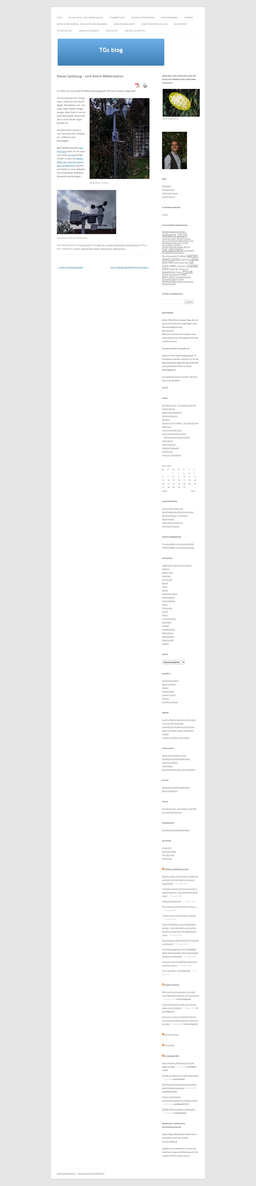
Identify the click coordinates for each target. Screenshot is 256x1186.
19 (195, 480)
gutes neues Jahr (181, 262)
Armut (180, 238)
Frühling (182, 255)
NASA (165, 268)
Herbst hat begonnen (171, 901)
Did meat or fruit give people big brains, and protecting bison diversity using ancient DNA (180, 1020)
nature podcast (64, 30)
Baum (175, 240)
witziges (165, 643)
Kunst (165, 265)
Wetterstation (132, 245)
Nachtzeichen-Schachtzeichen (177, 437)
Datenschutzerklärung (142, 17)
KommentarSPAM (186, 544)
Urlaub (181, 279)
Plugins (165, 688)
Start (59, 17)
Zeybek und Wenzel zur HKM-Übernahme (180, 1075)
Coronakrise (167, 245)
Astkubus (187, 239)
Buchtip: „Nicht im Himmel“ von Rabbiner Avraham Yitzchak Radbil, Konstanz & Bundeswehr (180, 880)
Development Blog (170, 680)
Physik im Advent (171, 274)
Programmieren (169, 618)
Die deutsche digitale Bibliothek (176, 759)
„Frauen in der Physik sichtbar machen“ (179, 915)
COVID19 (177, 245)
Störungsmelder (169, 851)
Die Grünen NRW (172, 1056)
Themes (165, 698)
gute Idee (168, 262)
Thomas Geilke (168, 544)
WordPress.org (168, 196)
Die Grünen (170, 1045)
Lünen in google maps (124, 24)
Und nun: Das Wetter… (135, 30)
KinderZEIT (167, 848)
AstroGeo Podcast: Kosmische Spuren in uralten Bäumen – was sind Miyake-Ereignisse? (180, 892)
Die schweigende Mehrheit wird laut (130, 267)
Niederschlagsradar (89, 30)
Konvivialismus (168, 601)
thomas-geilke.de (169, 1141)
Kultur (165, 604)
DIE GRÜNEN (172, 249)
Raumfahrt (167, 622)
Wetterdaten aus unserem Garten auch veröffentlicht (70, 162)
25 (190, 483)
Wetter (97, 248)
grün (195, 259)
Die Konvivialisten (170, 762)
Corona (185, 242)
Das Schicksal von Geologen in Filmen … (179, 906)
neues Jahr (174, 269)
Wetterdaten (119, 245)
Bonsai (165, 583)
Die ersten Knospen (170, 526)
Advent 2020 (174, 235)
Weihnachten (169, 281)
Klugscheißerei (168, 597)
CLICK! (165, 214)
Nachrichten (180, 24)
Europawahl (189, 250)
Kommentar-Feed (170, 193)
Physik (188, 271)
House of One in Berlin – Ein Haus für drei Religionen (82, 24)
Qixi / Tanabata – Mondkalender (176, 970)
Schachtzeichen (183, 277)
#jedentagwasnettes (174, 231)
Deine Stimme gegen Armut (176, 246)
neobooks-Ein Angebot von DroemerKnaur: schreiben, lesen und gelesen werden (178, 730)
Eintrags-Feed (168, 189)
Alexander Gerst (169, 238)
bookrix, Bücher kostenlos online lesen (179, 720)
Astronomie (167, 240)
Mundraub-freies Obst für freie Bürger (178, 769)
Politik (183, 274)
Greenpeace (185, 259)
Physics (178, 272)
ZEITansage (167, 858)
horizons (188, 17)
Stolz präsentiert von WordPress (91, 1173)
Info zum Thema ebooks (172, 723)
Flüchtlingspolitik (169, 256)
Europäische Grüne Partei (173, 252)
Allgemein (101, 245)
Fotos (164, 586)
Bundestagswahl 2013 (171, 242)
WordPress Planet (170, 702)
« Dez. (164, 490)
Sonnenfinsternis (169, 279)
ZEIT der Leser (168, 855)
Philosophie (167, 608)
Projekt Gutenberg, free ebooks (176, 737)
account (72, 155)
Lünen (193, 265)
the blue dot (111, 30)
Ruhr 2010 (168, 277)
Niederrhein (184, 269)
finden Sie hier (183, 1155)
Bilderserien (184, 240)
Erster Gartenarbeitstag (70, 267)
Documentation (169, 684)
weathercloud (87, 248)
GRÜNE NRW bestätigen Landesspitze (178, 1109)
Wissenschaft (168, 283)
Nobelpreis (168, 272)
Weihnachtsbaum (185, 281)
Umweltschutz (168, 629)
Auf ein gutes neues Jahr (172, 508)
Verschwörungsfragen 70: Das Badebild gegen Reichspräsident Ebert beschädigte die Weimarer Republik (180, 953)
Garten (77, 248)
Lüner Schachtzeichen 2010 (154, 24)
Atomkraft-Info (117, 17)
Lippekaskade (182, 266)
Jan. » (193, 490)
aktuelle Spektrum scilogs (177, 869)
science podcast (172, 985)
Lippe (172, 265)
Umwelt (109, 245)
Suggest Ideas (168, 691)
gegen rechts (171, 259)
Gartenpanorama (169, 17)
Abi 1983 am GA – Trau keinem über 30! (85, 17)
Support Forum (169, 695)
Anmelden (166, 186)
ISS (191, 262)
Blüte (192, 241)
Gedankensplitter (169, 594)
